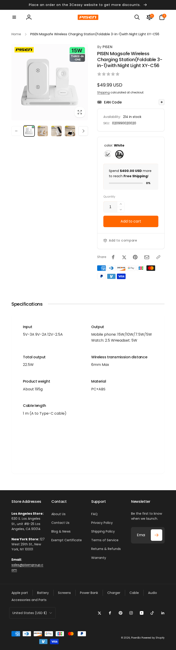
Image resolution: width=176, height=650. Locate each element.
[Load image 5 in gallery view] (70, 131)
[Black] (119, 154)
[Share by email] (147, 257)
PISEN (104, 46)
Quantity (109, 196)
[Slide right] (83, 131)
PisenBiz (136, 637)
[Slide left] (16, 131)
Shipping (103, 92)
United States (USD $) (29, 613)
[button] (14, 17)
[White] (108, 154)
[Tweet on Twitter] (124, 257)
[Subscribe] (156, 535)
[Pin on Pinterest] (135, 257)
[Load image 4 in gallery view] (56, 131)
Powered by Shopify (153, 637)
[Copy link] (158, 257)
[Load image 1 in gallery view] (29, 131)
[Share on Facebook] (113, 257)
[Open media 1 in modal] (49, 82)
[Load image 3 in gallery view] (43, 131)
